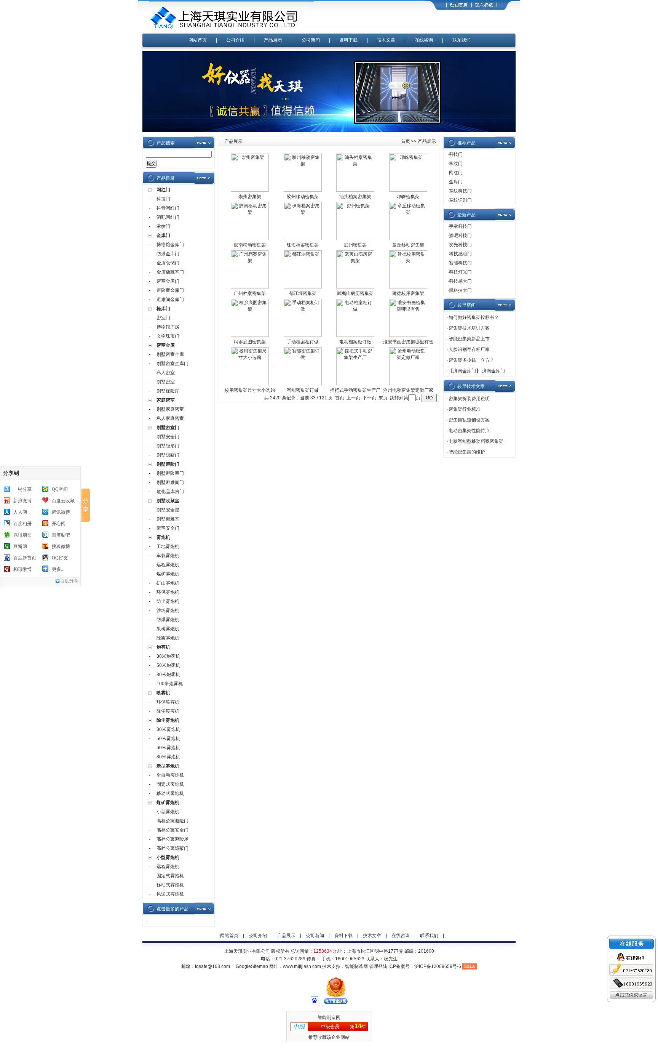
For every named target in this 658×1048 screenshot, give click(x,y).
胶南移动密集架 (250, 245)
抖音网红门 (168, 208)
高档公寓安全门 (172, 830)
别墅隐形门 (168, 446)
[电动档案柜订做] (355, 335)
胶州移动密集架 (303, 196)
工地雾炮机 (168, 546)
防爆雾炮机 (168, 619)
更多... (58, 569)
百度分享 (69, 580)
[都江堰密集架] (303, 287)
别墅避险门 (168, 464)
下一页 (369, 398)
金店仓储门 (168, 263)
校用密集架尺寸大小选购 (250, 390)
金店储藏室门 (170, 272)
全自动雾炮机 (170, 775)
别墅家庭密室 (170, 409)
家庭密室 (166, 400)
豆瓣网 (20, 546)
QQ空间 (60, 489)
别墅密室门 (168, 427)
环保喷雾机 (168, 702)
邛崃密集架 (408, 196)
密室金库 (166, 345)
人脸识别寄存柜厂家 (469, 349)
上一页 (353, 398)
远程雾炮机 (168, 564)
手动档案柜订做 (303, 342)
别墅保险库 (168, 391)
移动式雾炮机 (170, 793)
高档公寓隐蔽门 (172, 848)
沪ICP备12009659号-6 (437, 966)
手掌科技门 (460, 226)
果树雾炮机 (168, 628)
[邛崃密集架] (408, 190)
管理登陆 (378, 966)
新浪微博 (22, 500)
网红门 (163, 189)
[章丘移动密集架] (408, 238)
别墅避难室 (168, 519)
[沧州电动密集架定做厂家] (408, 383)
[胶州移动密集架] (303, 190)
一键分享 (22, 489)
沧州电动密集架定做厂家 (408, 390)
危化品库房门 (170, 491)
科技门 (163, 199)
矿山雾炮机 (168, 583)
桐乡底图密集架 (250, 342)
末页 (383, 398)
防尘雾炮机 (168, 601)
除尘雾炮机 (168, 720)
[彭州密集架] (355, 238)
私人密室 (166, 372)
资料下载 (348, 40)
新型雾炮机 (168, 766)
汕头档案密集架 (355, 196)
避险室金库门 (170, 290)
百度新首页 (24, 558)
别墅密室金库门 (172, 363)
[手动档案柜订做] (303, 335)
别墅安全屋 (168, 510)
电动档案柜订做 (355, 342)
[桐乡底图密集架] (250, 335)
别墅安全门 (168, 436)
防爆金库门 (168, 253)
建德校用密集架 (408, 293)
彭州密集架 (355, 245)
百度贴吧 (61, 535)
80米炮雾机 (168, 674)
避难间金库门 (170, 299)
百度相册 (22, 523)
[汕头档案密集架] (355, 190)
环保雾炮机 (168, 592)
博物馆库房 (168, 327)
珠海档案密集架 (303, 245)
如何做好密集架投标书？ (474, 317)
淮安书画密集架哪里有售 (408, 342)
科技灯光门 (460, 272)
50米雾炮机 (168, 738)
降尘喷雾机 (168, 711)
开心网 (58, 523)
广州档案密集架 (250, 293)
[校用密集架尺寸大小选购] (250, 383)
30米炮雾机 (168, 656)
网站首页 (197, 40)
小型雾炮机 (168, 811)
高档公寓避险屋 (172, 839)
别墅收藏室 (168, 500)
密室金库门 (168, 281)
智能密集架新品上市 (469, 338)
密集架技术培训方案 (469, 328)
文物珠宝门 (168, 336)
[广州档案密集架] (250, 287)
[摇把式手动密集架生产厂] (355, 383)
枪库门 (163, 308)
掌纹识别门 (460, 200)
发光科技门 (460, 244)
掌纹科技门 (460, 191)
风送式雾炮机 (170, 894)
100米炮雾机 (170, 683)
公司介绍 (235, 40)
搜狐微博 (61, 546)
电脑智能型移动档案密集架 (476, 441)
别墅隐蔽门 (168, 455)
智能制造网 (356, 966)
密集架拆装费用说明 (469, 398)
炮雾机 (163, 647)
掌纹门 (163, 226)
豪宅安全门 (168, 528)
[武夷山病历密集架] (355, 287)
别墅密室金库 (170, 354)
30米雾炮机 (168, 729)
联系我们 (461, 40)
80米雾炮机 (168, 757)
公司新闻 (311, 40)
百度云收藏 (63, 500)
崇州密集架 (249, 196)
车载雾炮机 (168, 555)
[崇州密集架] (250, 190)
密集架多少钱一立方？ (471, 360)
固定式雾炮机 (170, 784)
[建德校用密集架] (408, 287)
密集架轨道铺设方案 (469, 420)
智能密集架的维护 (467, 452)
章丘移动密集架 (408, 245)
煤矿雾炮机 (168, 574)
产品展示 (273, 40)
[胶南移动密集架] (250, 238)
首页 (405, 141)
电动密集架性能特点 (469, 430)
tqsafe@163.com (212, 966)
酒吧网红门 (168, 217)
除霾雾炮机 (168, 638)
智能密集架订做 (303, 390)
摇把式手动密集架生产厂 (355, 390)
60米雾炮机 (168, 747)
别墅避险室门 (170, 473)
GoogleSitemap (252, 966)
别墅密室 (166, 382)
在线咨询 (424, 40)
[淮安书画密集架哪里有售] (408, 335)
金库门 (163, 235)
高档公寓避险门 (172, 821)
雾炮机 (163, 537)
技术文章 (386, 40)
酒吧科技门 (460, 235)
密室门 (163, 317)
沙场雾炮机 (168, 610)
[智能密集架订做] (303, 383)
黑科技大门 (460, 290)
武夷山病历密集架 (355, 293)
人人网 (20, 512)
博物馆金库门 (170, 244)
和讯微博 (22, 569)
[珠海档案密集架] (303, 238)
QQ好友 (60, 558)
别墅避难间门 (170, 482)
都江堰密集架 (302, 293)
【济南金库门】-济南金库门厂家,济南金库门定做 (498, 370)
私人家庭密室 (170, 418)
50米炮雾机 (168, 665)
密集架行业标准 (465, 409)
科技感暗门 (460, 253)
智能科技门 (460, 263)
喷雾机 (163, 692)
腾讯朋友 (22, 535)
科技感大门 (460, 281)
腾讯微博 (61, 512)
